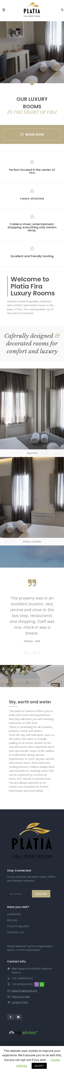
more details (33, 428)
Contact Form (20, 1002)
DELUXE (12, 920)
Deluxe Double (32, 484)
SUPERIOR (13, 914)
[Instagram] (18, 1017)
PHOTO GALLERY (18, 926)
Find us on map (21, 996)
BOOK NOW (35, 134)
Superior (32, 395)
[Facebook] (10, 1017)
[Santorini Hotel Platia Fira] (32, 10)
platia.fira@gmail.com (24, 990)
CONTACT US (15, 932)
